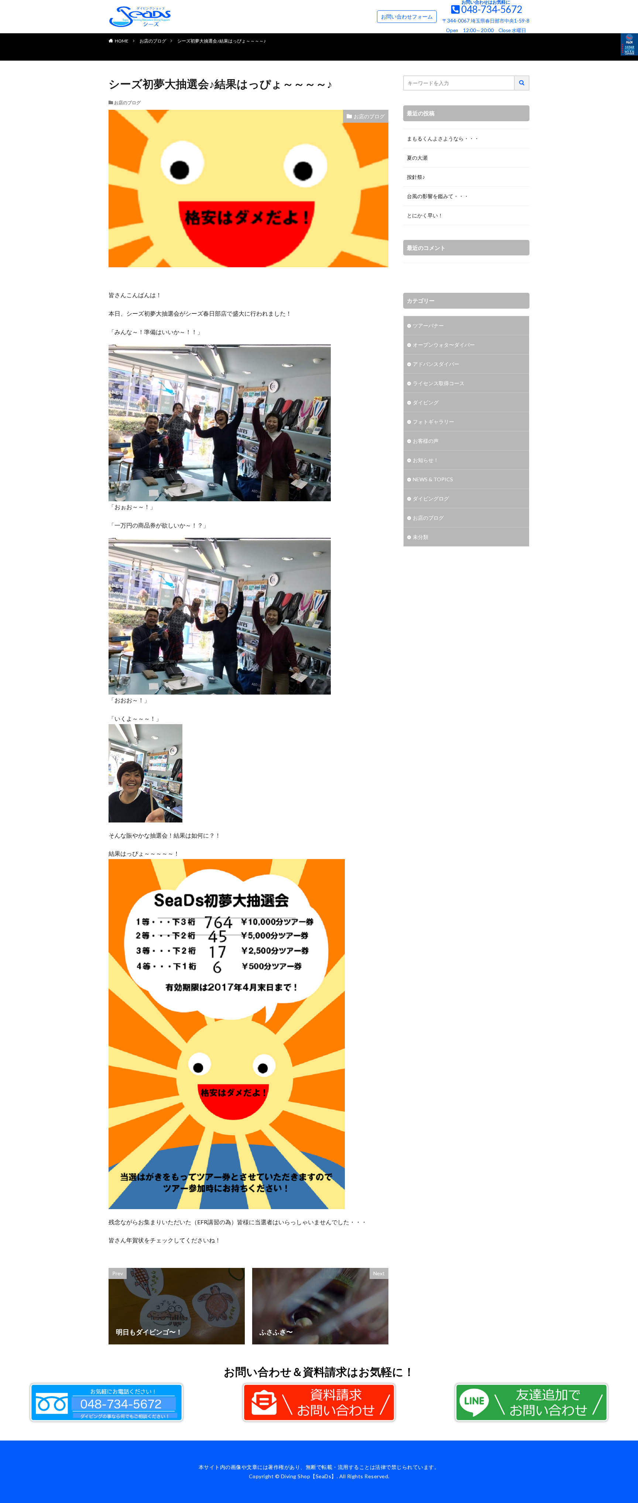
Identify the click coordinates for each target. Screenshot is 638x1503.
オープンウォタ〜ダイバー (444, 345)
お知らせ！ (426, 460)
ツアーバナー (428, 325)
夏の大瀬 (417, 158)
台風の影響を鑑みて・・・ (438, 196)
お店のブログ (153, 41)
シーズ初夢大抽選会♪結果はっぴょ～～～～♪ (221, 41)
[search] (522, 83)
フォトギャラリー (433, 421)
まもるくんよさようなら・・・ (443, 138)
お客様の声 (426, 441)
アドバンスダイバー (436, 364)
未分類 (420, 537)
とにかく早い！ (425, 215)
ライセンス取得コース (438, 383)
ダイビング (426, 402)
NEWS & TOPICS (433, 479)
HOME (121, 41)
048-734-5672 (491, 9)
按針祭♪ (416, 177)
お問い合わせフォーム (407, 16)
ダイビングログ (431, 498)
